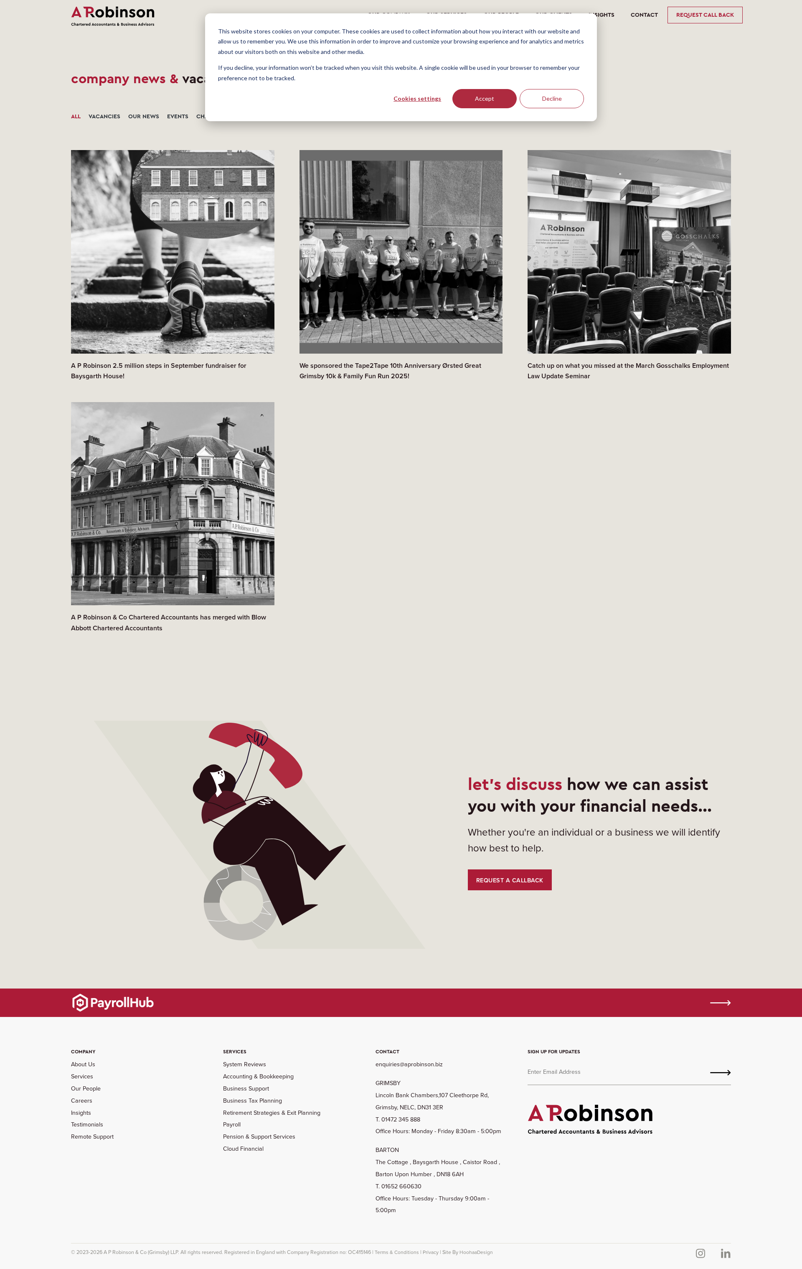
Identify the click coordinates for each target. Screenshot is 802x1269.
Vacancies (104, 116)
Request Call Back (705, 15)
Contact (644, 15)
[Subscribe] (720, 1071)
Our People (86, 1088)
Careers (81, 1100)
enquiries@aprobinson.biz (409, 1064)
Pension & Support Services (259, 1136)
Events (177, 116)
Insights (601, 15)
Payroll (232, 1124)
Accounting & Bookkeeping (258, 1076)
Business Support (246, 1088)
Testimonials (87, 1124)
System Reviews (244, 1064)
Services (82, 1076)
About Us (83, 1064)
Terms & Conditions (397, 1252)
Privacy (431, 1252)
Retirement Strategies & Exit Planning (271, 1112)
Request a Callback (509, 880)
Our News (143, 116)
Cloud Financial (243, 1148)
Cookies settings (417, 98)
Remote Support (92, 1136)
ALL (76, 116)
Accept (484, 98)
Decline (552, 98)
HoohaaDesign (476, 1252)
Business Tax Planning (252, 1100)
